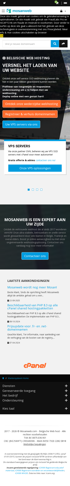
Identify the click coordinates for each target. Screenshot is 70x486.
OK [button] (1, 35)
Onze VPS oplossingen (35, 168)
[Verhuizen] (63, 43)
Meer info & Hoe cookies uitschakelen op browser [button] (34, 31)
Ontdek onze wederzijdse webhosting (31, 104)
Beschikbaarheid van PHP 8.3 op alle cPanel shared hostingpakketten (32, 306)
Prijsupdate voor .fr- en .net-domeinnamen (27, 327)
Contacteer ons (35, 256)
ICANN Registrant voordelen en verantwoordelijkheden (39, 470)
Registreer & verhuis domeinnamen (30, 114)
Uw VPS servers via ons (21, 124)
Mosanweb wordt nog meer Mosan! (32, 287)
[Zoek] (55, 43)
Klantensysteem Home (18, 378)
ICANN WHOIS (21, 473)
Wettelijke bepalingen (34, 444)
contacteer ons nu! (45, 160)
